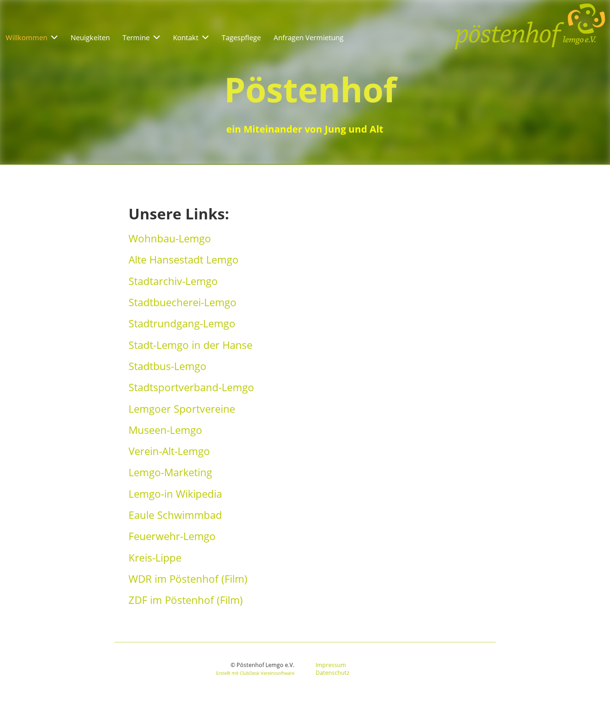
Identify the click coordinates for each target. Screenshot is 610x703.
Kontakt (185, 37)
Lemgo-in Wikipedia (175, 494)
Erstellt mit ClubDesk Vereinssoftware (255, 673)
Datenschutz (332, 673)
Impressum (331, 665)
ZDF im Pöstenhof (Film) (185, 600)
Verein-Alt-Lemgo (169, 451)
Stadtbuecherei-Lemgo (182, 302)
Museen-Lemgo (165, 430)
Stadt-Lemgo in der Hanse (190, 345)
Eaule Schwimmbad (175, 515)
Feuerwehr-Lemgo (172, 536)
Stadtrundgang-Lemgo (181, 323)
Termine (136, 37)
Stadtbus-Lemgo (167, 366)
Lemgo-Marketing (170, 472)
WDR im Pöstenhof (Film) (187, 579)
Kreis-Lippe (154, 557)
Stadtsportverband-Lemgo (191, 387)
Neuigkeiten (90, 37)
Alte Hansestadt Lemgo (183, 259)
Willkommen (26, 37)
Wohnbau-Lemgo (169, 238)
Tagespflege (241, 37)
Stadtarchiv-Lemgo (173, 281)
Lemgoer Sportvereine (181, 409)
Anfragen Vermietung (308, 37)
